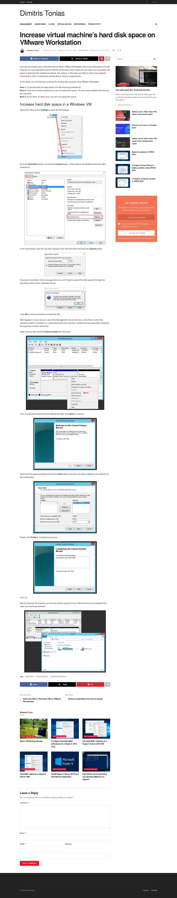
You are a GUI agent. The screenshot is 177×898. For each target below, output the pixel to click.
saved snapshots (43, 90)
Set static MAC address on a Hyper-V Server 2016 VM (94, 742)
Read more (125, 105)
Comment (24, 803)
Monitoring (40, 24)
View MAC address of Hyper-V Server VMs (33, 775)
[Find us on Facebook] (147, 2)
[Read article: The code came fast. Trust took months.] (136, 76)
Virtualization (64, 24)
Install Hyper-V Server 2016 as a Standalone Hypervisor (65, 775)
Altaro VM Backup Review (31, 741)
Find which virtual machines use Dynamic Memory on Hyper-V (94, 777)
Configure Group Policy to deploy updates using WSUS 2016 (144, 168)
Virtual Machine (42, 676)
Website (68, 844)
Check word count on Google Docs (144, 126)
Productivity (94, 24)
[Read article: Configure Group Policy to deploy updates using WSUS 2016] (123, 169)
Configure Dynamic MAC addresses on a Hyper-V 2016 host (64, 744)
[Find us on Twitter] (150, 2)
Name (23, 833)
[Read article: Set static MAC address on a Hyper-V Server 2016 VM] (96, 728)
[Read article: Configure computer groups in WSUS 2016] (123, 182)
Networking (80, 24)
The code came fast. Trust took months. (133, 90)
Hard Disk (29, 676)
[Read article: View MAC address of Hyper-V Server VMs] (34, 761)
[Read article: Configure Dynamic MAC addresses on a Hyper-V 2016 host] (65, 728)
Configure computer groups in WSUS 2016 (143, 179)
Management (26, 24)
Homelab (29, 2)
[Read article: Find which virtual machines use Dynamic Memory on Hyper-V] (96, 761)
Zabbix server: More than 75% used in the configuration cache (144, 141)
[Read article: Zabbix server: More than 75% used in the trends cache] (123, 115)
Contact (22, 2)
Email (23, 844)
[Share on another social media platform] (107, 58)
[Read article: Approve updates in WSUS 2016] (123, 156)
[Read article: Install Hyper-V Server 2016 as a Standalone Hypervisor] (65, 761)
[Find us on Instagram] (156, 2)
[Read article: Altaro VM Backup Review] (34, 728)
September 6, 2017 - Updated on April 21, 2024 (59, 50)
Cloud (52, 24)
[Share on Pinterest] (101, 58)
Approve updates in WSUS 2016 (143, 153)
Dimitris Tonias (42, 12)
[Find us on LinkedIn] (153, 2)
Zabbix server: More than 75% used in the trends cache (144, 112)
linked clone (44, 96)
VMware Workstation (58, 676)
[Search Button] (156, 24)
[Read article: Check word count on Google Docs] (123, 129)
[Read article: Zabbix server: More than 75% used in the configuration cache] (123, 142)
